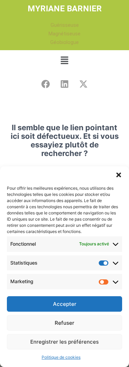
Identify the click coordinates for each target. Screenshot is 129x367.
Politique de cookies (61, 357)
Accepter (64, 304)
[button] (118, 174)
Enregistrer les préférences (64, 341)
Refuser (64, 323)
